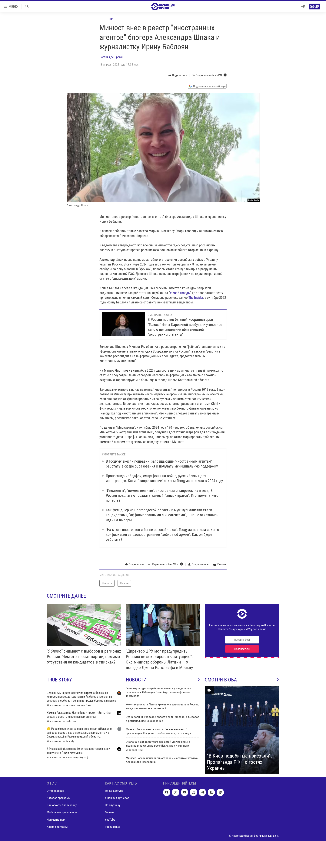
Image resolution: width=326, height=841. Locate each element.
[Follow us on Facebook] (166, 792)
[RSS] (211, 792)
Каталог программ (58, 798)
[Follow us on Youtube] (184, 792)
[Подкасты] (220, 792)
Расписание (112, 827)
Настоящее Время (111, 57)
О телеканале (55, 790)
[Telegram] (303, 6)
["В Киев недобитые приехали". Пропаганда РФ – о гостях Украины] (242, 730)
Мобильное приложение (62, 812)
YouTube (110, 819)
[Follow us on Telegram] (202, 792)
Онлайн (109, 812)
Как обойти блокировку (62, 805)
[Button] (177, 75)
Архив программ (57, 827)
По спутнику (112, 805)
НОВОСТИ (136, 680)
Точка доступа (114, 790)
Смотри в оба (221, 680)
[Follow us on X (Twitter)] (175, 792)
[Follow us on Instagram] (193, 792)
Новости (106, 19)
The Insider (195, 297)
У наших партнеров (117, 798)
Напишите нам (56, 819)
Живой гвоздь (180, 293)
